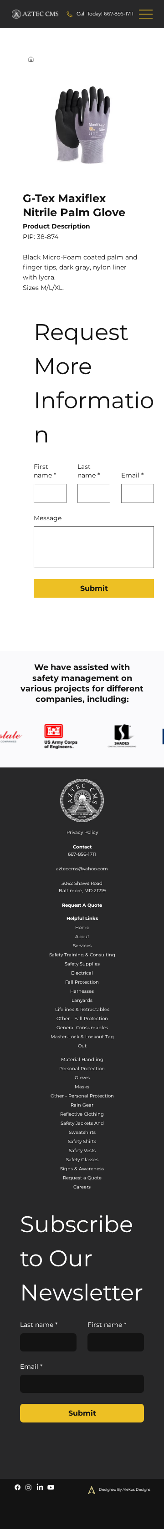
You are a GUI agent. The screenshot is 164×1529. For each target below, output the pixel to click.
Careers (82, 1187)
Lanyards (82, 1000)
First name (45, 471)
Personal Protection (82, 1069)
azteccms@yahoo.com (82, 869)
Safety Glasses (82, 1160)
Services (82, 946)
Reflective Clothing (82, 1114)
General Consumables (82, 1028)
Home (82, 927)
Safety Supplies (82, 964)
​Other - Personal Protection (82, 1096)
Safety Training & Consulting (82, 955)
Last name (88, 471)
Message (48, 518)
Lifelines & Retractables (82, 1009)
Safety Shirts (82, 1141)
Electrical (82, 973)
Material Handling (82, 1059)
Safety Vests (82, 1150)
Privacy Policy (82, 832)
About (82, 937)
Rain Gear (82, 1105)
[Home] (31, 59)
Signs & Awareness (82, 1169)
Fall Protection (82, 982)
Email (132, 475)
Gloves (82, 1078)
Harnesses (82, 991)
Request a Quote (82, 1178)
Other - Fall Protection (82, 1018)
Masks (82, 1087)
